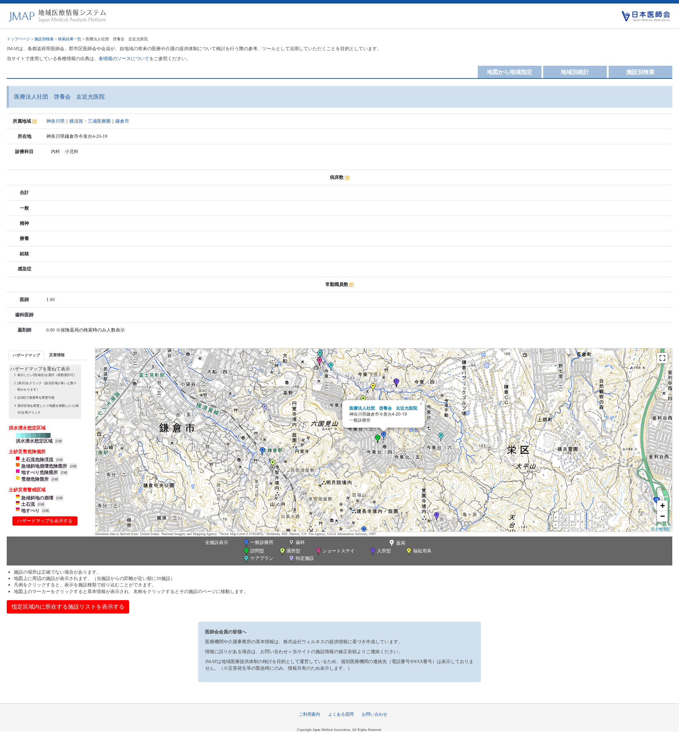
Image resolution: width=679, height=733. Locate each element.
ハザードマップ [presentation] (26, 355)
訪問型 (257, 550)
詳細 (59, 441)
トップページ (18, 39)
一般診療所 (261, 542)
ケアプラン (261, 558)
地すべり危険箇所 (39, 472)
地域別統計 (575, 72)
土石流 (28, 504)
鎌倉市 (122, 121)
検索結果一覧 (69, 39)
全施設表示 (216, 542)
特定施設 (305, 558)
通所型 (293, 550)
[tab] (26, 355)
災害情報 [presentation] (57, 355)
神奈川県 (55, 121)
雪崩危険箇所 (35, 479)
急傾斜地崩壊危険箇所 (44, 466)
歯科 (300, 542)
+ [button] (662, 505)
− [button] (662, 516)
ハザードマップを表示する (44, 520)
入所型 (384, 550)
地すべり (30, 510)
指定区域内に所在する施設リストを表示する (67, 607)
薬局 (400, 543)
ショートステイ (339, 550)
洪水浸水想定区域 (34, 441)
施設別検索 (44, 39)
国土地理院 (660, 529)
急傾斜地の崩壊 (37, 497)
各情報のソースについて (124, 58)
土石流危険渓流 (37, 459)
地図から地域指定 (509, 72)
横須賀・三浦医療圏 (90, 121)
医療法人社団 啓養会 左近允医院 (383, 408)
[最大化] (662, 358)
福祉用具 (422, 550)
